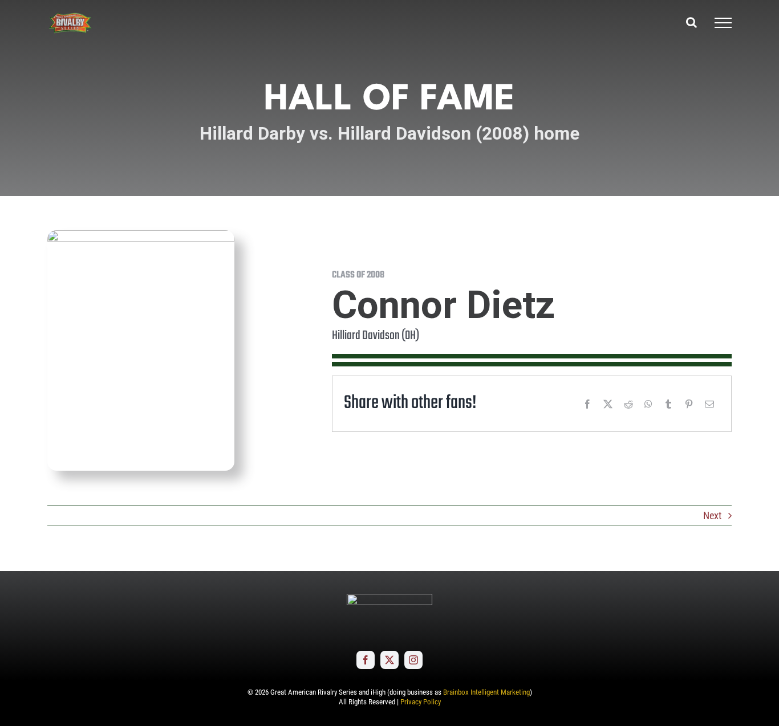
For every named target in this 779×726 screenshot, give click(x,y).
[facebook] (365, 660)
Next (712, 515)
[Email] (709, 404)
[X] (608, 404)
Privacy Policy (420, 702)
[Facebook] (587, 404)
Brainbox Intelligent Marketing (486, 692)
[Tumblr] (668, 404)
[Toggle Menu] (723, 23)
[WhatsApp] (648, 404)
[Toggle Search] (691, 22)
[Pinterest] (689, 404)
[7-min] (140, 235)
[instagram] (413, 660)
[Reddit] (628, 404)
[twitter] (389, 660)
